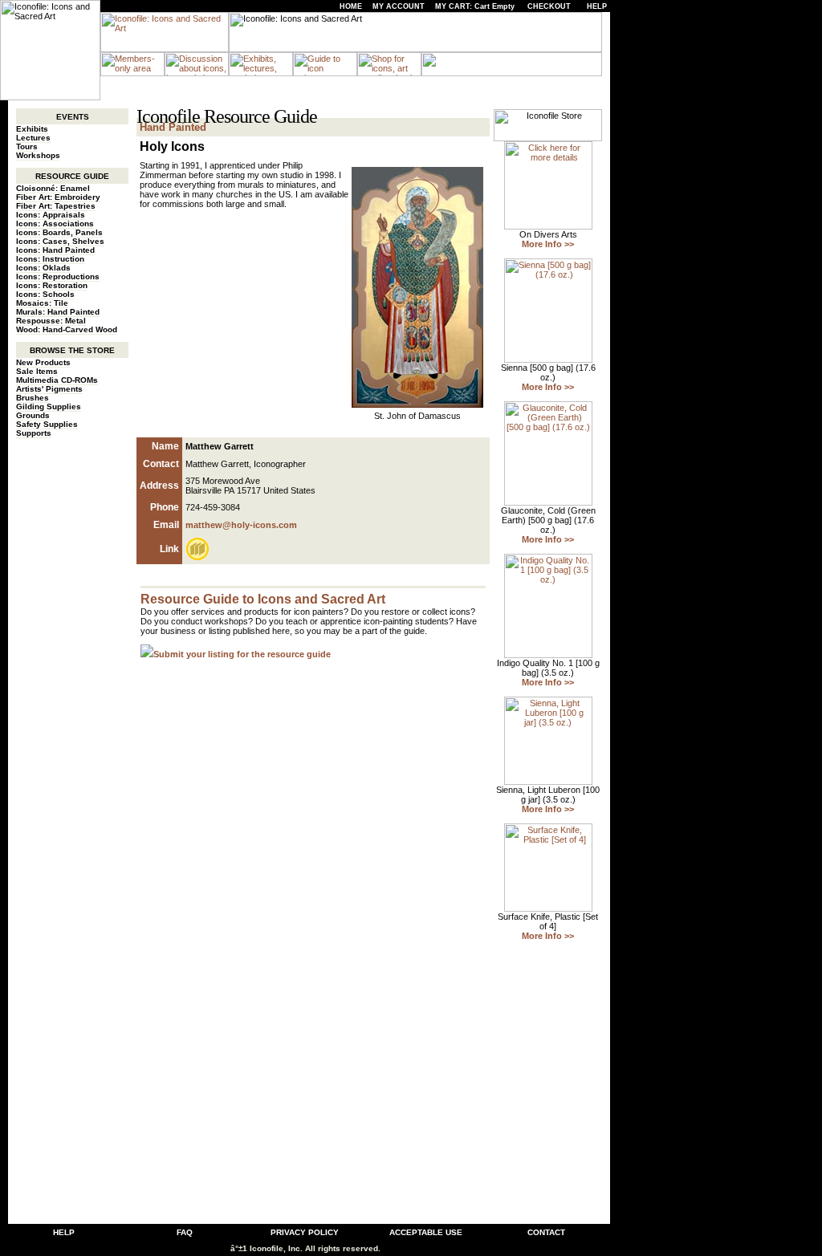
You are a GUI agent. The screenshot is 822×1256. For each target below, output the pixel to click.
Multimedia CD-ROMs (57, 380)
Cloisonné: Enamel (53, 188)
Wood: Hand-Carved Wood (66, 329)
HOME (351, 6)
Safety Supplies (47, 424)
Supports (33, 433)
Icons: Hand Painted (55, 250)
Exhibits (32, 128)
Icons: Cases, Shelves (60, 241)
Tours (27, 146)
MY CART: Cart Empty (475, 6)
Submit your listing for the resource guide (242, 654)
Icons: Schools (45, 294)
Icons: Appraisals (50, 214)
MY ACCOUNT (398, 6)
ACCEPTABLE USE (425, 1232)
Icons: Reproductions (58, 276)
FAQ (185, 1232)
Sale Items (37, 371)
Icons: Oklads (43, 267)
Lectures (33, 137)
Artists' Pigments (49, 388)
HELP (597, 6)
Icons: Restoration (51, 285)
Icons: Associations (55, 223)
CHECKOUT (549, 6)
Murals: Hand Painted (58, 311)
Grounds (33, 415)
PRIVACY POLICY (305, 1232)
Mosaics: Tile (42, 303)
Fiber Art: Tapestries (56, 205)
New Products (43, 362)
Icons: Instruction (50, 258)
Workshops (38, 155)
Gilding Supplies (48, 406)
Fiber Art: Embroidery (58, 197)
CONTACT (546, 1232)
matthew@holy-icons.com (241, 525)
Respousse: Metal (51, 320)
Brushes (32, 397)
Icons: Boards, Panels (59, 232)
